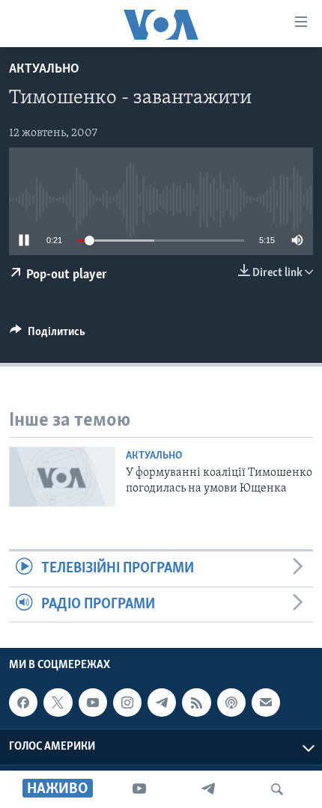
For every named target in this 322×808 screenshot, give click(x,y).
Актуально (44, 69)
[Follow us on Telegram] (162, 702)
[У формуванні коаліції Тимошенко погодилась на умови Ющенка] (62, 476)
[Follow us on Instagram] (127, 702)
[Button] (47, 335)
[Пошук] (277, 789)
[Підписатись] (266, 702)
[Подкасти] (231, 702)
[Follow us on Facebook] (23, 702)
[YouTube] (139, 789)
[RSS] (196, 702)
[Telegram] (208, 789)
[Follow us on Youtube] (93, 702)
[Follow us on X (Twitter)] (57, 702)
